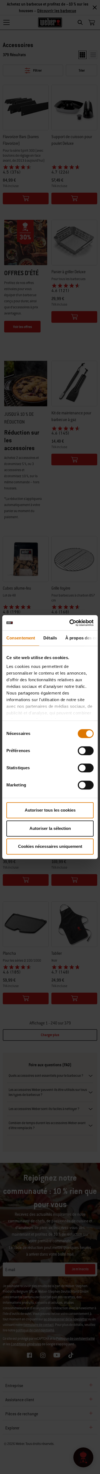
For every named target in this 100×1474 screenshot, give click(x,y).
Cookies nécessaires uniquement (50, 846)
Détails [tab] (50, 638)
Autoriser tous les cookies (50, 810)
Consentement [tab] (20, 638)
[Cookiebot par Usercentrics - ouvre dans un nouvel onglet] (71, 622)
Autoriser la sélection (50, 828)
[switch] (86, 750)
